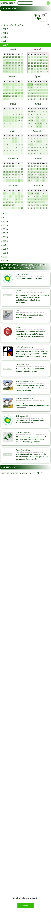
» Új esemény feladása (12, 25)
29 (13, 57)
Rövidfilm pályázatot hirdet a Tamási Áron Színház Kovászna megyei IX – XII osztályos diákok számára (32, 456)
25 (10, 69)
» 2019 (4, 225)
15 (22, 63)
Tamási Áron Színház (23, 364)
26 (4, 57)
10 (7, 63)
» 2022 (4, 213)
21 (19, 66)
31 (19, 57)
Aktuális (25, 473)
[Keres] (31, 3)
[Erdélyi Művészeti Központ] (7, 351)
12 (13, 63)
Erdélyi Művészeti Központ (25, 347)
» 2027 (4, 29)
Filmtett (18, 291)
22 (22, 66)
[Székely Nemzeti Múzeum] (7, 385)
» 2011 (4, 256)
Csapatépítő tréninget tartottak (29, 278)
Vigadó (18, 327)
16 (4, 66)
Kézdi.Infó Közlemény (23, 433)
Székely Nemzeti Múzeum (24, 381)
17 (7, 66)
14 (19, 63)
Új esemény (42, 473)
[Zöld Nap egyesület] (7, 278)
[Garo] (7, 315)
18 (10, 66)
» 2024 (4, 41)
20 (16, 66)
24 (7, 69)
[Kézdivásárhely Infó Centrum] (8, 3)
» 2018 (4, 229)
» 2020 (4, 221)
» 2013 (4, 249)
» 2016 (4, 237)
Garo (17, 311)
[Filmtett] (7, 295)
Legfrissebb (10, 473)
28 (10, 57)
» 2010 (4, 260)
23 (4, 69)
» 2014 (4, 245)
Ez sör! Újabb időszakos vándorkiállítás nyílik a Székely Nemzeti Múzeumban (32, 405)
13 (16, 63)
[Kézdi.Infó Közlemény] (7, 437)
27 (7, 57)
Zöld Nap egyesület (22, 274)
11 (10, 63)
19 (13, 66)
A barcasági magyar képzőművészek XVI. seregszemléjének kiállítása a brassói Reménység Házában (31, 439)
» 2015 (4, 241)
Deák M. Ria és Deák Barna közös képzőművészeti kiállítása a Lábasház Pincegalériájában (32, 387)
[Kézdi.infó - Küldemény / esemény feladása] (25, 17)
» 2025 (4, 37)
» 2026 (4, 33)
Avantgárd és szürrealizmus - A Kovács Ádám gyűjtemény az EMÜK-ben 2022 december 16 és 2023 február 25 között (32, 353)
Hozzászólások (37, 473)
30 (16, 57)
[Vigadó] (7, 331)
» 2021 (4, 217)
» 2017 (4, 233)
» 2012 (4, 253)
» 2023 (4, 45)
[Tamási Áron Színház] (7, 369)
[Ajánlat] (34, 473)
